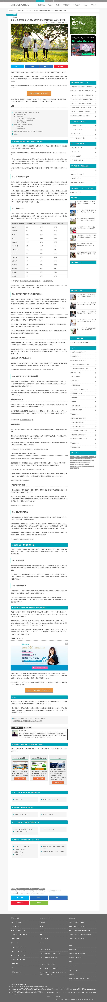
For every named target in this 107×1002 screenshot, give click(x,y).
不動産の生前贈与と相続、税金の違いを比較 (26, 112)
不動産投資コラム (33, 888)
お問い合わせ (72, 949)
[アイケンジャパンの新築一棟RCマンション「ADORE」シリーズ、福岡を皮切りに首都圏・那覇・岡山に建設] (73, 213)
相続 (42, 893)
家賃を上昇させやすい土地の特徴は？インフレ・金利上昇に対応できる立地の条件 (86, 219)
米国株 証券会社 (90, 460)
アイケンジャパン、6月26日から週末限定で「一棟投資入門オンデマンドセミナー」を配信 (86, 320)
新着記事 (14, 888)
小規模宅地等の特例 (25, 505)
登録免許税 (20, 127)
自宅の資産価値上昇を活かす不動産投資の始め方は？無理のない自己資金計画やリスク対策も (86, 253)
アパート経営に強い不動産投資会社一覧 (80, 934)
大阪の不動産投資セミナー (79, 422)
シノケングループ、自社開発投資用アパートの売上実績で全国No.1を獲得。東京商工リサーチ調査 (86, 329)
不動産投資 (40, 1)
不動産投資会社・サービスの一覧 (78, 926)
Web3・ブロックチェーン (19, 947)
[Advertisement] (24, 871)
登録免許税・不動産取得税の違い (23, 125)
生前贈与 (31, 891)
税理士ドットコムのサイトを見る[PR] (38, 690)
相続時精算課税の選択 (26, 539)
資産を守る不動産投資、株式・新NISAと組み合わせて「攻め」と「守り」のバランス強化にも (86, 244)
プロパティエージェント (49, 799)
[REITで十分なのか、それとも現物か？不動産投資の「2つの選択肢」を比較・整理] (73, 230)
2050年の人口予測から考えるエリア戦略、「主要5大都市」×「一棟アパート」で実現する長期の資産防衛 (86, 203)
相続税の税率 (47, 281)
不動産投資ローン (74, 458)
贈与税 (25, 891)
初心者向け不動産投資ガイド (78, 352)
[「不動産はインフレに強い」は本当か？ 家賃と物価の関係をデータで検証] (73, 238)
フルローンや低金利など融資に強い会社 (81, 103)
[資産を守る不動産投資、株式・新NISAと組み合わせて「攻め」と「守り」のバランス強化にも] (73, 246)
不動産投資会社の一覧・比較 (78, 360)
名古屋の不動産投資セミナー (79, 430)
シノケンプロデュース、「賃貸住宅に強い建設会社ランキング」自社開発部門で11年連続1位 (86, 304)
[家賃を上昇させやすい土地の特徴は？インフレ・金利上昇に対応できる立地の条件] (73, 221)
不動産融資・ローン (77, 393)
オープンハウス (47, 814)
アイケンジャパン (48, 829)
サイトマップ (72, 966)
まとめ (15, 134)
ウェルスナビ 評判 (92, 456)
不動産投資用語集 (75, 447)
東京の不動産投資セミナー (79, 418)
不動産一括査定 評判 (75, 464)
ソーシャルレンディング (88, 466)
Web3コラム (15, 926)
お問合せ (86, 5)
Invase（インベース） (76, 192)
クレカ (93, 1)
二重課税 (21, 893)
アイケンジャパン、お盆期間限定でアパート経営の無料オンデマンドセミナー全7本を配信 (86, 295)
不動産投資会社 (66, 5)
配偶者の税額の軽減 (25, 420)
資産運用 (74, 401)
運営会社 (71, 962)
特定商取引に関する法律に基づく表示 (79, 978)
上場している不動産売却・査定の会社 (80, 111)
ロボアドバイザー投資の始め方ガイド (50, 953)
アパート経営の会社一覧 (76, 160)
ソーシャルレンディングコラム (80, 389)
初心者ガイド (41, 5)
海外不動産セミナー (84, 464)
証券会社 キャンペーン (75, 460)
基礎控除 (14, 891)
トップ (4, 1)
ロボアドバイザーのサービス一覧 (49, 957)
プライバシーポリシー (75, 970)
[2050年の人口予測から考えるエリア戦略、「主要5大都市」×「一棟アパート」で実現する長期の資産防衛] (73, 204)
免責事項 (71, 974)
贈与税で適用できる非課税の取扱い (27, 118)
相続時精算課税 (21, 122)
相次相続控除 (24, 480)
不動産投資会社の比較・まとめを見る (80, 116)
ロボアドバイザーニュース (19, 951)
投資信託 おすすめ (74, 468)
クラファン (31, 1)
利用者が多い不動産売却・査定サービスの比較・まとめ (29, 718)
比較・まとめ (77, 5)
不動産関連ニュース (75, 356)
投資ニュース (14, 943)
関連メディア (94, 5)
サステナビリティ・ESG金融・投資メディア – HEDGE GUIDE (75, 999)
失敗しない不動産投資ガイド (76, 922)
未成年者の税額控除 (40, 449)
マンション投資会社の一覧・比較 (80, 364)
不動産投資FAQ (74, 443)
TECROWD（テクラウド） (77, 174)
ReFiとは (42, 934)
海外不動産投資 (76, 385)
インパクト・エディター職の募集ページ (81, 342)
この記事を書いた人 (17, 727)
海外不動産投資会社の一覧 (77, 182)
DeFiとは (42, 930)
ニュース (50, 5)
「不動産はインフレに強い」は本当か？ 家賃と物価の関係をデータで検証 (86, 236)
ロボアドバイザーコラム (18, 930)
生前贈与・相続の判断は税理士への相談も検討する (28, 131)
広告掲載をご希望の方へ (75, 957)
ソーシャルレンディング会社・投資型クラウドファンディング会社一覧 (53, 973)
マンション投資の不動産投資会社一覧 (80, 930)
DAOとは (42, 943)
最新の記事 (28, 727)
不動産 (20, 891)
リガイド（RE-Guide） (21, 846)
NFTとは (42, 926)
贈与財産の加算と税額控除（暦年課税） (31, 469)
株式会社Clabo (57, 996)
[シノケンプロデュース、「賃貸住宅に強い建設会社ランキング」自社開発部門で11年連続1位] (73, 306)
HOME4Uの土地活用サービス (22, 829)
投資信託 (67, 1)
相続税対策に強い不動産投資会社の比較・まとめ (27, 721)
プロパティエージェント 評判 (85, 458)
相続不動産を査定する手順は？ (38, 93)
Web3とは (42, 922)
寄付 (102, 1)
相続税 (48, 891)
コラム (57, 5)
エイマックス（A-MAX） (77, 125)
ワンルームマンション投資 (76, 466)
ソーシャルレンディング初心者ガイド (50, 968)
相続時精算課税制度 (40, 891)
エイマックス (18, 799)
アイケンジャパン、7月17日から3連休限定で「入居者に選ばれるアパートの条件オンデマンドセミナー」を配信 (86, 312)
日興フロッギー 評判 (75, 462)
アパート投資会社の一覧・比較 (80, 368)
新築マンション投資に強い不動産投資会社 (81, 91)
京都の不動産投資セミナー (79, 426)
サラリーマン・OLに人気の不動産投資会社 (81, 99)
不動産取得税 (21, 128)
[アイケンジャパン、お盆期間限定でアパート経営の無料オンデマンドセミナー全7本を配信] (73, 297)
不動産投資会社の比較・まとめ (78, 439)
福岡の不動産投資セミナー (79, 434)
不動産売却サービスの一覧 (77, 938)
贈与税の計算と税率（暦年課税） (29, 281)
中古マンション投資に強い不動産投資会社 (81, 95)
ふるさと (49, 1)
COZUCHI (83, 460)
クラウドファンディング (18, 959)
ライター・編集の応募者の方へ (77, 953)
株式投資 (75, 1)
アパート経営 (75, 381)
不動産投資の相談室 (77, 410)
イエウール (17, 855)
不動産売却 (42, 888)
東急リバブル (18, 852)
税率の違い (20, 116)
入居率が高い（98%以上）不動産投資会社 (81, 87)
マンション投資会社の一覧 (77, 138)
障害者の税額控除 (25, 449)
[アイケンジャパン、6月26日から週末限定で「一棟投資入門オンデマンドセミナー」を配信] (73, 322)
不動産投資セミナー (75, 414)
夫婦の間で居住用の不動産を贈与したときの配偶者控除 (35, 370)
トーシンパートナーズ (76, 129)
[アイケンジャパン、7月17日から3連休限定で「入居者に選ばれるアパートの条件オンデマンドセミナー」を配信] (73, 314)
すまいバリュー (18, 849)
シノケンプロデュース (20, 832)
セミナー (13, 968)
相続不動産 (36, 893)
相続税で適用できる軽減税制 (25, 120)
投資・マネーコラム (23, 888)
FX (84, 1)
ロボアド (22, 1)
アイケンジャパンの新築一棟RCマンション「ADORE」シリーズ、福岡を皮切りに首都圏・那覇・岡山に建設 (86, 211)
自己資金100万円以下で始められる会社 (80, 107)
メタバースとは (44, 938)
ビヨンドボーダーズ (20, 814)
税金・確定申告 (76, 406)
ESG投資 (58, 1)
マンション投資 (76, 376)
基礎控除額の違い (21, 114)
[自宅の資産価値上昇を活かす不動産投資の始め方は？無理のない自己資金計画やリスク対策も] (73, 255)
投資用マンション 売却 (85, 462)
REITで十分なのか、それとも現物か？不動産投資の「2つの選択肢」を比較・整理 (86, 228)
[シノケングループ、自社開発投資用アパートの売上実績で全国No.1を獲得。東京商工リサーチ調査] (73, 331)
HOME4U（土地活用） (76, 156)
